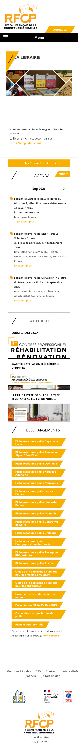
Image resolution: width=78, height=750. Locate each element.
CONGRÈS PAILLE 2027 (25, 332)
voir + (63, 174)
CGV (38, 671)
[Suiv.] (64, 188)
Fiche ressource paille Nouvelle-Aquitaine (36, 473)
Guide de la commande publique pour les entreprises (36, 584)
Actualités (42, 320)
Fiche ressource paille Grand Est (36, 513)
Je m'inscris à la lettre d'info (43, 163)
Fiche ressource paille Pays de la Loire (36, 443)
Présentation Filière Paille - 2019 (36, 605)
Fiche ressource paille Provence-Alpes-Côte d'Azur (36, 454)
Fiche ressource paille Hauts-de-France (36, 504)
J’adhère (31, 676)
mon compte (51, 635)
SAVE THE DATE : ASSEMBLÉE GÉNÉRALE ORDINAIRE (35, 365)
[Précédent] (14, 188)
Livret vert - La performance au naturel (35, 595)
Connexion (60, 29)
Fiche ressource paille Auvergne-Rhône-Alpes (36, 554)
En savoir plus (23, 265)
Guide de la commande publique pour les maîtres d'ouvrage (36, 573)
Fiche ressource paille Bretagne (35, 532)
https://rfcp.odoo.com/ (25, 143)
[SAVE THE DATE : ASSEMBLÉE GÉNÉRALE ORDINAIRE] (39, 388)
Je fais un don (50, 676)
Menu (39, 37)
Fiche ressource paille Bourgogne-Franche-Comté (33, 542)
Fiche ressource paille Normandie (37, 482)
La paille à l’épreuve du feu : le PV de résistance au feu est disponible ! (36, 397)
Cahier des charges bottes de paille (34, 615)
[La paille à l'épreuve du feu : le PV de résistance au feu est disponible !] (39, 416)
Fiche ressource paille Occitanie (36, 463)
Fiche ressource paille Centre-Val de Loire (36, 523)
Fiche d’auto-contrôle (29, 624)
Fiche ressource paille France (34, 563)
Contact (51, 671)
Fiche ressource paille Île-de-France (34, 493)
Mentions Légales (19, 671)
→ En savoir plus (24, 221)
